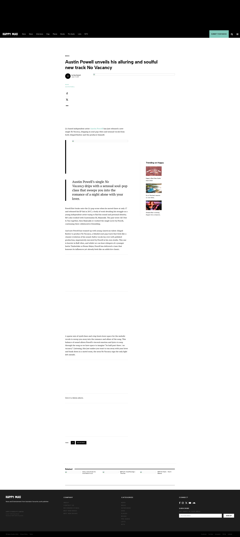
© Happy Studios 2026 (12, 534)
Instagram (217, 534)
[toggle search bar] (231, 34)
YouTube (210, 534)
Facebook (203, 534)
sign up (229, 516)
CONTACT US (69, 505)
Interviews (39, 34)
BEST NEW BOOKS (71, 513)
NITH (86, 34)
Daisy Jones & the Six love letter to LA (89, 472)
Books (62, 34)
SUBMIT (219, 34)
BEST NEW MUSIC (70, 511)
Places (55, 34)
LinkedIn (230, 534)
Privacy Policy (24, 534)
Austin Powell (70, 86)
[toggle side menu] (237, 34)
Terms (31, 534)
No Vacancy (81, 442)
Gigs (48, 34)
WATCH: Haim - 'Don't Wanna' (164, 472)
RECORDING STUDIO (71, 508)
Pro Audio (71, 34)
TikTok (224, 534)
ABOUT (66, 502)
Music (31, 34)
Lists (79, 34)
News (24, 34)
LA (73, 442)
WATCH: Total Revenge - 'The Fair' (128, 472)
